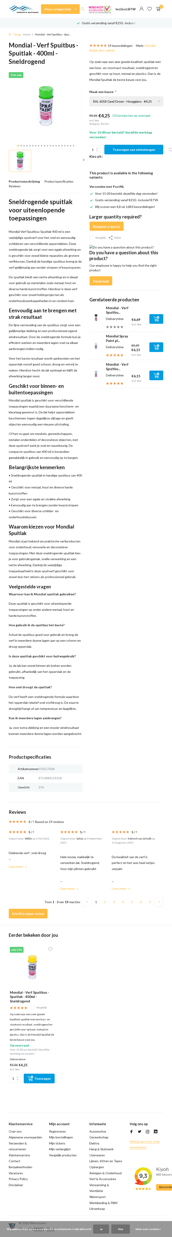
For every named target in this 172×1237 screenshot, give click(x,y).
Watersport (97, 1197)
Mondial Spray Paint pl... (117, 338)
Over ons (15, 1131)
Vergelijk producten (63, 1155)
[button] (18, 146)
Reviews (15, 186)
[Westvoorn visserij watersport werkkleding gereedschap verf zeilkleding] (23, 9)
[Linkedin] (155, 1132)
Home (26, 34)
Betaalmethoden (20, 1167)
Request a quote (106, 226)
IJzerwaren (97, 1155)
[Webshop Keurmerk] (100, 9)
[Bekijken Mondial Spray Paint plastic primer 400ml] (96, 346)
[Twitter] (139, 1132)
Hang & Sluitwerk (101, 1149)
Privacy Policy (18, 1179)
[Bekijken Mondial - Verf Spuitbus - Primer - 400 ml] (96, 374)
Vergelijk (100, 237)
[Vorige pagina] (87, 902)
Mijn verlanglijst (60, 1149)
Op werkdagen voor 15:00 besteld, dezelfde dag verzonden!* (123, 23)
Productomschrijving (24, 181)
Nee (120, 1229)
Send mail (101, 281)
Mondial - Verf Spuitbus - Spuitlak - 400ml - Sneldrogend (29, 996)
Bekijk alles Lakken (102, 50)
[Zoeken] (83, 9)
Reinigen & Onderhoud (105, 1173)
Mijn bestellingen (61, 1137)
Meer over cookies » (148, 1229)
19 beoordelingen (120, 45)
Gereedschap (98, 1137)
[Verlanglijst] (149, 9)
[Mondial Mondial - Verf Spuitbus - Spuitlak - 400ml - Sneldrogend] (32, 967)
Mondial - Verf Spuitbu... (117, 310)
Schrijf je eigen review (28, 913)
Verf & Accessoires (102, 1179)
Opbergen (96, 1167)
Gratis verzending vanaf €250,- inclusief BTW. (126, 200)
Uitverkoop (97, 1209)
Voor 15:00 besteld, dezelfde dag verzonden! (126, 193)
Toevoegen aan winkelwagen (134, 149)
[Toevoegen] (156, 319)
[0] (157, 9)
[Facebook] (131, 1132)
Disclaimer (16, 1185)
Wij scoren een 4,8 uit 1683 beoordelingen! (125, 207)
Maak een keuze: (102, 92)
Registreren (57, 1131)
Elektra (94, 1143)
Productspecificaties (58, 181)
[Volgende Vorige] (158, 902)
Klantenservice (19, 1155)
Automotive (97, 1131)
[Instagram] (147, 1132)
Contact (14, 1161)
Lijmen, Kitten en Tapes (105, 1161)
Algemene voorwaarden (25, 1137)
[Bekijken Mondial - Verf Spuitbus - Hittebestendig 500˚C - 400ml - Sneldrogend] (96, 317)
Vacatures (16, 1173)
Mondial (150, 45)
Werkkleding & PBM (103, 1203)
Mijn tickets (57, 1143)
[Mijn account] (141, 8)
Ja (101, 1229)
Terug (17, 34)
